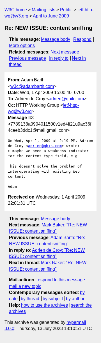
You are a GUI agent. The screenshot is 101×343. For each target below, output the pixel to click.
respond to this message (60, 279)
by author (75, 298)
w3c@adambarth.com (32, 86)
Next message (64, 52)
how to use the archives (44, 305)
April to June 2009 (51, 16)
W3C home (15, 9)
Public (66, 9)
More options (22, 45)
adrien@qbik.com (66, 98)
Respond (82, 39)
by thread (30, 298)
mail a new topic (25, 286)
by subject (53, 298)
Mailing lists (43, 9)
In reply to (58, 58)
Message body (55, 39)
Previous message (27, 58)
